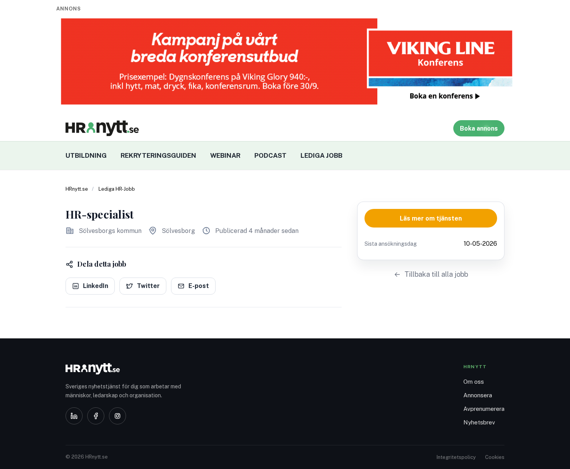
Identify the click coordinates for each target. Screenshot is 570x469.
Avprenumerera (483, 408)
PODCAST (270, 155)
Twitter (148, 286)
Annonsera (477, 395)
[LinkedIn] (74, 415)
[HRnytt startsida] (128, 369)
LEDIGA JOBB (321, 155)
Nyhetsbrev (479, 422)
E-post (198, 286)
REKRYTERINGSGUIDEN (158, 155)
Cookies (494, 457)
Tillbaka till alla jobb (436, 274)
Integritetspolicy (456, 457)
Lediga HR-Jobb (116, 189)
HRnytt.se (77, 189)
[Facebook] (95, 415)
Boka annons (479, 128)
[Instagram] (117, 415)
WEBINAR (225, 155)
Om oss (473, 381)
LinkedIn (95, 286)
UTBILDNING (86, 155)
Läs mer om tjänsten (431, 218)
